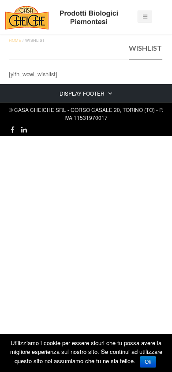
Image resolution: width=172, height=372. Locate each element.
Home (15, 40)
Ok (148, 362)
